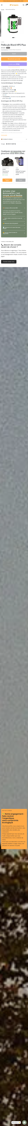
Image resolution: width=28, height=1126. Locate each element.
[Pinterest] (11, 144)
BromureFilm (6, 167)
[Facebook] (7, 144)
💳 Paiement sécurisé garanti (10, 223)
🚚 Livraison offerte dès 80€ (10, 208)
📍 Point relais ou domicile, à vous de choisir (12, 219)
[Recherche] (23, 5)
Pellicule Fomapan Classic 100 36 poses (20, 172)
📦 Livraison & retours (6, 139)
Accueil (2, 9)
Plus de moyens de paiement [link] (14, 66)
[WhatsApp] (13, 144)
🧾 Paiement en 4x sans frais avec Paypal (11, 228)
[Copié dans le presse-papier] (15, 144)
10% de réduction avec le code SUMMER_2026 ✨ (14, 1)
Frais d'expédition (4, 49)
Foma (17, 167)
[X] (9, 144)
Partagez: (3, 143)
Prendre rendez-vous (8, 261)
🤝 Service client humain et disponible (10, 233)
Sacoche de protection (6, 171)
